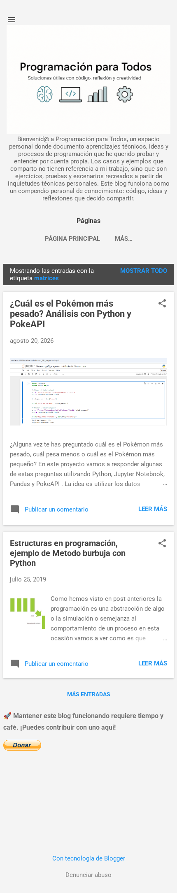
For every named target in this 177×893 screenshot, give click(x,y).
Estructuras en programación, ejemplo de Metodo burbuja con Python (68, 553)
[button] (162, 304)
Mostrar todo (143, 270)
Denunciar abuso (88, 875)
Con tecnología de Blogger (88, 858)
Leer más (152, 509)
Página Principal (72, 238)
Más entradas (88, 694)
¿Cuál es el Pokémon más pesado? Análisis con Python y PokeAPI (70, 313)
